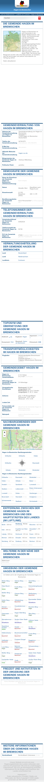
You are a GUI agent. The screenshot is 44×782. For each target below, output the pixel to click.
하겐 (12, 342)
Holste (18, 493)
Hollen (36, 456)
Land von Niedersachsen (8, 14)
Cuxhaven (21, 260)
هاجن (10, 337)
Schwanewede (6, 500)
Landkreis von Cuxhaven (23, 14)
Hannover (32, 537)
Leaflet (16, 449)
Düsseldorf (32, 529)
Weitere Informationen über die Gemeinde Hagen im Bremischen (20, 748)
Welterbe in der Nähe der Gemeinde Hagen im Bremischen (21, 554)
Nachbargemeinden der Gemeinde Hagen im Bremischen (19, 425)
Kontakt (25, 776)
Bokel (31, 481)
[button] (4, 432)
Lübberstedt (19, 489)
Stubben (4, 489)
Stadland (18, 501)
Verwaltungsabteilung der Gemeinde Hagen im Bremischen (19, 246)
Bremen (4, 537)
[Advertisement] (22, 93)
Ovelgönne (33, 497)
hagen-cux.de (23, 153)
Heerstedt (19, 497)
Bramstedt (36, 463)
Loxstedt (4, 493)
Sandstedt (19, 484)
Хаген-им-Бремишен (21, 342)
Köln (3, 530)
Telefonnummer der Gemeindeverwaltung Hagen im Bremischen (18, 212)
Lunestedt (32, 484)
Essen (31, 534)
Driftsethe (8, 456)
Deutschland (22, 253)
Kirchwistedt (33, 501)
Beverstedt (5, 497)
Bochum (32, 541)
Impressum (22, 774)
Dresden (18, 537)
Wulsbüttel (22, 470)
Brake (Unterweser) (35, 488)
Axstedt (4, 484)
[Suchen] (39, 18)
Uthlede (8, 470)
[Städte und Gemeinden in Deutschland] (22, 4)
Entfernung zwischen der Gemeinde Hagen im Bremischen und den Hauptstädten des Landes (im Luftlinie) (21, 514)
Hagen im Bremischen (22, 10)
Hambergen (33, 493)
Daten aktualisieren (9, 61)
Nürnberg (5, 541)
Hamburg (19, 524)
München (32, 524)
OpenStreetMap (30, 449)
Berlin (3, 524)
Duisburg (18, 541)
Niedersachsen (23, 256)
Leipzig (4, 534)
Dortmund (19, 534)
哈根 (39, 342)
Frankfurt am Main (22, 529)
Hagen (25, 337)
